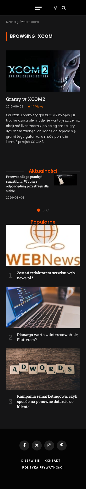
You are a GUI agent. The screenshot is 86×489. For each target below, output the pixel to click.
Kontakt (52, 461)
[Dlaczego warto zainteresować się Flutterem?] (43, 307)
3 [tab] (47, 210)
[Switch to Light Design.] (55, 8)
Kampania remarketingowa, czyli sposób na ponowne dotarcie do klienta (47, 401)
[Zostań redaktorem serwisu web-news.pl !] (43, 245)
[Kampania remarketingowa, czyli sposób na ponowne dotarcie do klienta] (43, 369)
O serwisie (30, 461)
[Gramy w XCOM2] (43, 71)
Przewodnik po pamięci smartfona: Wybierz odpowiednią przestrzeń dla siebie (27, 183)
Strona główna (17, 22)
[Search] (63, 7)
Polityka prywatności (43, 467)
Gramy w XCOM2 (25, 99)
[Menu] (38, 7)
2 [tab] (43, 210)
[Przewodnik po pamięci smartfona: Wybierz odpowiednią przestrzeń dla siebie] (67, 187)
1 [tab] (38, 210)
